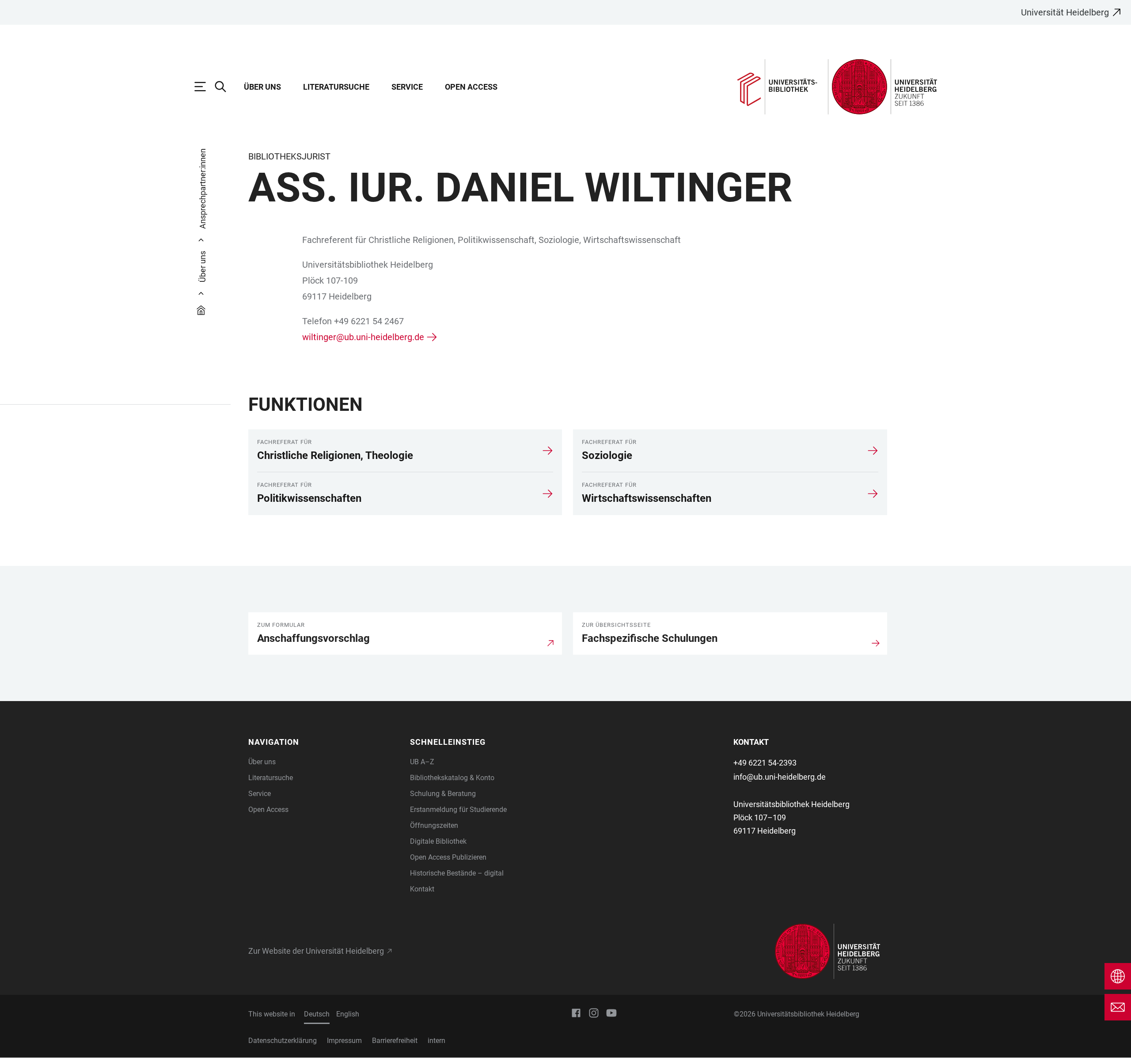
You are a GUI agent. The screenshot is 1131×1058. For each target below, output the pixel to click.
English (347, 1014)
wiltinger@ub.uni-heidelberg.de (363, 337)
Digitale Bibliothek (438, 841)
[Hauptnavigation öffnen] (204, 87)
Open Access (471, 86)
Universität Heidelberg (1065, 12)
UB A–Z (422, 762)
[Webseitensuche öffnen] (225, 87)
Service (407, 86)
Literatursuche (336, 86)
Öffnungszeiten (434, 825)
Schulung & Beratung (443, 793)
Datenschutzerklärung (282, 1040)
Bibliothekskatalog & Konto (452, 778)
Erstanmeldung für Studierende (458, 809)
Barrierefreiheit (394, 1040)
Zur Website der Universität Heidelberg (316, 951)
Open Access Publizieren (448, 857)
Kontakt (422, 889)
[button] (323, 741)
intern (436, 1040)
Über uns (262, 86)
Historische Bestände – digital (457, 873)
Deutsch (317, 1014)
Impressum (344, 1040)
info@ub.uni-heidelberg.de (779, 776)
